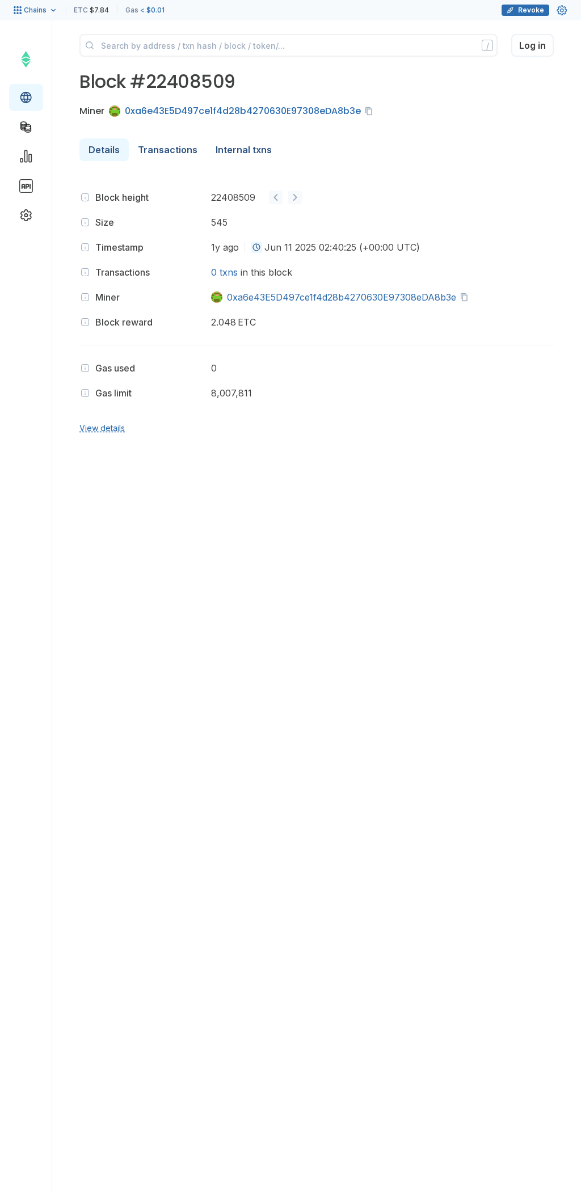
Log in (532, 45)
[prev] (276, 197)
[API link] (26, 186)
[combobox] (256, 247)
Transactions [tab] (167, 149)
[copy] (371, 111)
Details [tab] (104, 149)
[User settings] (561, 10)
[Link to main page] (26, 58)
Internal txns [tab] (244, 149)
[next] (295, 197)
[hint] (85, 197)
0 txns (224, 272)
